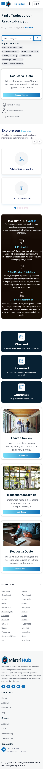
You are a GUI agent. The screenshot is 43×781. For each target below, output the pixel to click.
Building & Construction (12, 47)
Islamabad (5, 591)
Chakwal (5, 616)
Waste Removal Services (12, 64)
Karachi (4, 624)
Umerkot (25, 628)
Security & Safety (9, 56)
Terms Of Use (7, 738)
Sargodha (26, 607)
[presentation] (35, 141)
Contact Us (6, 708)
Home (4, 698)
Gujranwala (26, 599)
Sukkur (4, 628)
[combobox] (17, 38)
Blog (3, 713)
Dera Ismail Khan (8, 636)
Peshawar (5, 632)
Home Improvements (30, 51)
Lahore (24, 591)
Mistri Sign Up (20, 4)
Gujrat (24, 603)
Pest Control (25, 56)
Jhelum (24, 612)
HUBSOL (21, 765)
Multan (4, 599)
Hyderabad (26, 624)
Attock (24, 616)
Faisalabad (26, 595)
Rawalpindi (6, 595)
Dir (2, 640)
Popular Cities (7, 584)
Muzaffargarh (7, 612)
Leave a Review (22, 455)
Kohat (24, 636)
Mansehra (26, 632)
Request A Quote (21, 95)
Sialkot (4, 603)
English (36, 4)
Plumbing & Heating (10, 51)
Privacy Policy (7, 734)
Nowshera (26, 640)
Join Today (21, 512)
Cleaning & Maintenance (12, 60)
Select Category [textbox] (10, 39)
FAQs (3, 729)
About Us (5, 703)
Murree (24, 620)
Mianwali (5, 620)
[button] (15, 208)
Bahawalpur (6, 607)
